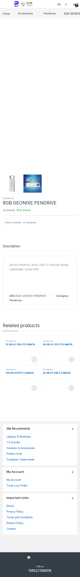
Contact (11, 528)
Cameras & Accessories (21, 448)
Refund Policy (15, 523)
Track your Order (17, 485)
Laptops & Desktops (19, 436)
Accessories (25, 13)
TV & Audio (13, 442)
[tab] (11, 248)
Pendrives (50, 13)
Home (6, 13)
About (10, 505)
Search (59, 4)
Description (11, 246)
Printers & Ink (14, 453)
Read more (34, 359)
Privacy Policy (15, 511)
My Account (14, 479)
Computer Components (20, 459)
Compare (31, 222)
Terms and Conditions (20, 517)
